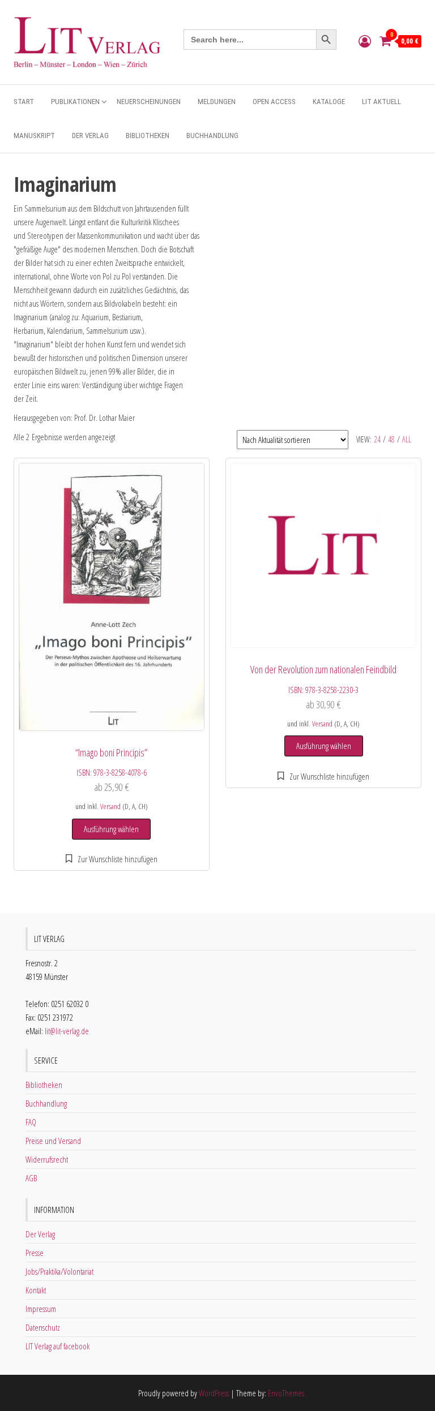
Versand (110, 806)
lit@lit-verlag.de (67, 1030)
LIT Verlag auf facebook (57, 1346)
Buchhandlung (212, 135)
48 (391, 439)
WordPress (214, 1393)
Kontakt (35, 1290)
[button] (112, 859)
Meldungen (217, 101)
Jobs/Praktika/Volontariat (59, 1271)
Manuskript (34, 135)
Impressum (40, 1308)
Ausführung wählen (111, 828)
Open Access (274, 101)
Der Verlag (90, 135)
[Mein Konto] (365, 40)
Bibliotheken (147, 135)
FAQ (30, 1122)
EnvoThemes (286, 1393)
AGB (31, 1178)
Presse (34, 1252)
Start (24, 101)
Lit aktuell (381, 101)
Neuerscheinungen (149, 101)
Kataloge (329, 101)
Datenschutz (42, 1327)
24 (377, 439)
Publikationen (75, 101)
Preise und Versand (53, 1140)
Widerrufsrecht (46, 1159)
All (406, 439)
